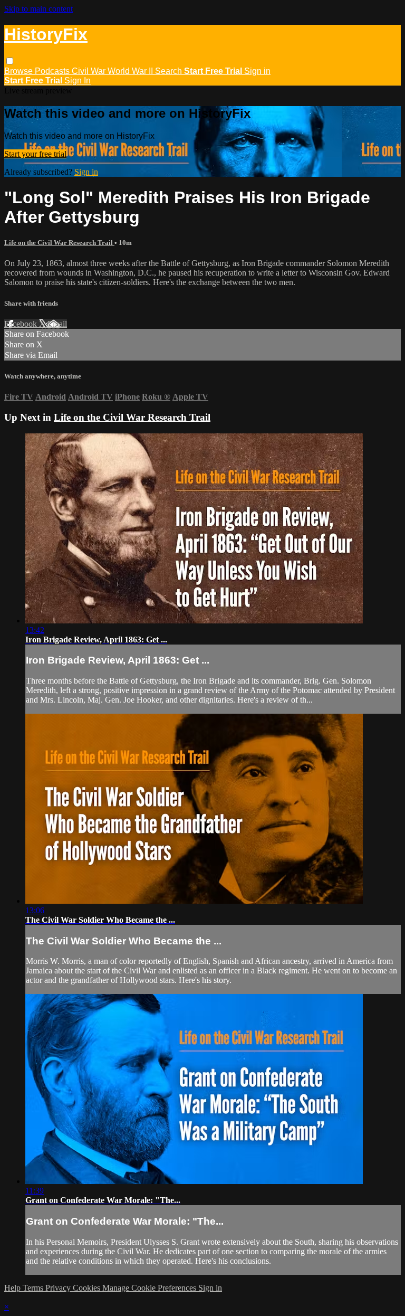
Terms (34, 1287)
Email (57, 323)
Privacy (59, 1287)
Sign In (77, 80)
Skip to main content (38, 8)
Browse (19, 71)
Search (169, 71)
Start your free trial (35, 153)
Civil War (90, 71)
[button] (9, 61)
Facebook (21, 323)
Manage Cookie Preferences (150, 1287)
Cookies (87, 1287)
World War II (131, 71)
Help (13, 1287)
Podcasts (53, 71)
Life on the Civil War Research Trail (59, 243)
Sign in (257, 71)
